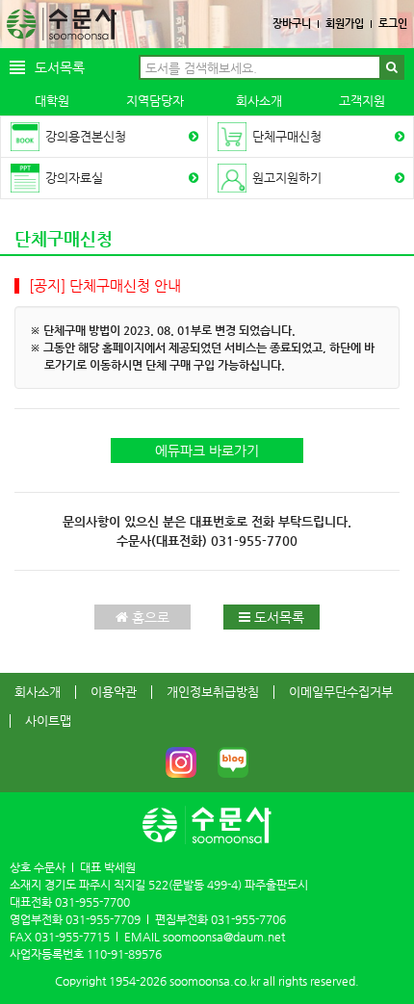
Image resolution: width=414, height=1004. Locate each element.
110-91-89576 (124, 954)
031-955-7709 (103, 919)
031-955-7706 (248, 919)
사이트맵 (48, 720)
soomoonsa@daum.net (224, 936)
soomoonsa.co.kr (214, 981)
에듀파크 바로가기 (207, 450)
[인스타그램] (181, 762)
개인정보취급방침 (213, 691)
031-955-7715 (72, 936)
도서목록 (277, 617)
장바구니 (291, 23)
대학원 (52, 100)
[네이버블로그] (233, 762)
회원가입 (344, 23)
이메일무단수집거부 (341, 691)
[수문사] (61, 24)
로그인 (392, 23)
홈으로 (148, 617)
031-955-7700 (254, 540)
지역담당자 (155, 100)
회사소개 (259, 100)
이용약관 (114, 691)
